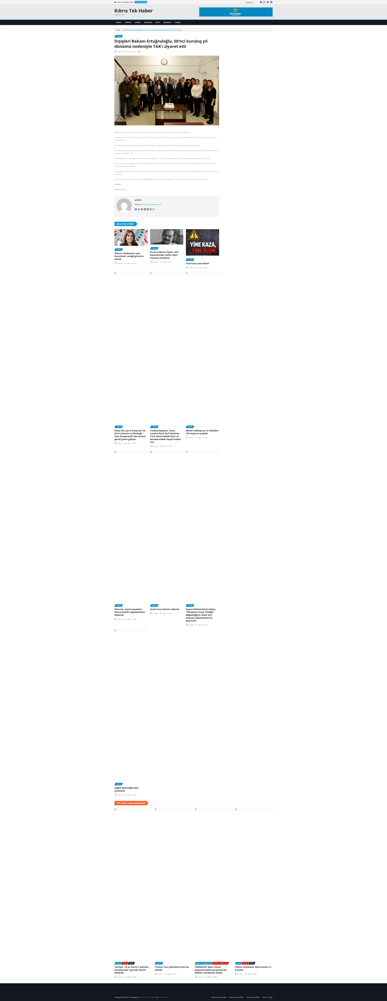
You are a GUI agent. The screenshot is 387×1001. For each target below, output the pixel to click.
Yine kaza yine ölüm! (197, 263)
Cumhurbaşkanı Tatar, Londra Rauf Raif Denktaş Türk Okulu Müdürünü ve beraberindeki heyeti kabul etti (165, 436)
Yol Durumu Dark (253, 997)
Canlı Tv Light (267, 997)
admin (120, 52)
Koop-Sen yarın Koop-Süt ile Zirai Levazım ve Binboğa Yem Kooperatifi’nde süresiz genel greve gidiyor (130, 435)
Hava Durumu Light (218, 997)
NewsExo (152, 997)
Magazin (167, 22)
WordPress (143, 997)
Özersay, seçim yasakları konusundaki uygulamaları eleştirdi (129, 612)
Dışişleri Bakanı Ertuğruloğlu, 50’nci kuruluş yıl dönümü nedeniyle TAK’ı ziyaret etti (152, 30)
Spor (158, 22)
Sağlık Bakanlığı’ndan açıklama (126, 789)
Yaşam (177, 22)
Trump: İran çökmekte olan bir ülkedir (172, 968)
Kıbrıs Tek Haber (133, 10)
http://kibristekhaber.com (152, 204)
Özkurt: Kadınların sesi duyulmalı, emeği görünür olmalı (129, 256)
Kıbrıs (118, 22)
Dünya (138, 22)
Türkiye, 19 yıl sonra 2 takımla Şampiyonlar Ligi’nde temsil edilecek (131, 969)
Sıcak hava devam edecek (164, 609)
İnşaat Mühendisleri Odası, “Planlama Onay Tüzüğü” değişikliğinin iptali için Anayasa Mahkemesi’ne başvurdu (201, 615)
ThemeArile (162, 997)
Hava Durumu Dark (236, 997)
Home (118, 30)
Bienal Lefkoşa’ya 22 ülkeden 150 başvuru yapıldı (202, 432)
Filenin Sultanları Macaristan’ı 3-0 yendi (253, 968)
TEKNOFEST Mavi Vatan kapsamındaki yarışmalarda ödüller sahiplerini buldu (211, 969)
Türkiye (128, 22)
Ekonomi (148, 22)
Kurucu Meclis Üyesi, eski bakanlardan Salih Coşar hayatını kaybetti (164, 254)
